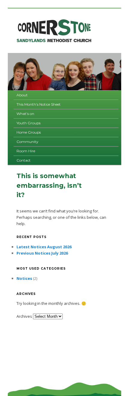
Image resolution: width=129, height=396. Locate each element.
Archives (24, 316)
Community (27, 141)
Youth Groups (28, 123)
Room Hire (25, 151)
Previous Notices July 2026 (42, 253)
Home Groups (28, 132)
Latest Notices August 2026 (43, 246)
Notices (24, 278)
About (22, 95)
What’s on (25, 113)
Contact (23, 160)
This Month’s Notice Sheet (38, 104)
